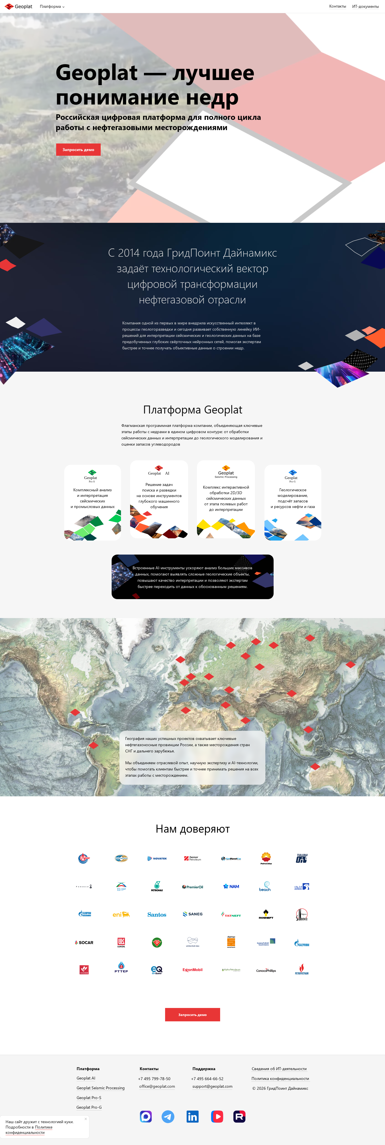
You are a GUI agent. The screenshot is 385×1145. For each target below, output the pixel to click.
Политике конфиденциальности (29, 1129)
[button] (192, 1014)
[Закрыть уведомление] (86, 1119)
